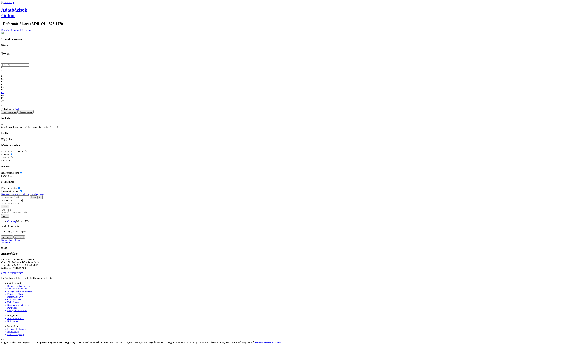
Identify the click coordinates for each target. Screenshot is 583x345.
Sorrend (5, 176)
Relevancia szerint (10, 173)
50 (8, 242)
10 (2, 242)
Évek (16, 109)
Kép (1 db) (6, 139)
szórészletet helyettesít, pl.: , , (38, 342)
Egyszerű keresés (9, 194)
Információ (25, 30)
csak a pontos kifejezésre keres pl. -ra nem (154, 342)
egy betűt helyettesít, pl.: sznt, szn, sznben (100, 342)
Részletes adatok (9, 188)
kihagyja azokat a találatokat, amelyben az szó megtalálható (219, 342)
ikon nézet (7, 237)
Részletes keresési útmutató (267, 342)
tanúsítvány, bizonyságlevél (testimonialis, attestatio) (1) (28, 127)
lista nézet (19, 237)
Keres (33, 197)
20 (5, 242)
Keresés (5, 30)
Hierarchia (14, 30)
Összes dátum (25, 112)
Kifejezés (39, 194)
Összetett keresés (26, 194)
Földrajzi (5, 160)
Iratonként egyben (10, 191)
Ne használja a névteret (12, 151)
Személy (5, 154)
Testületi (5, 157)
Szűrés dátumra (9, 112)
